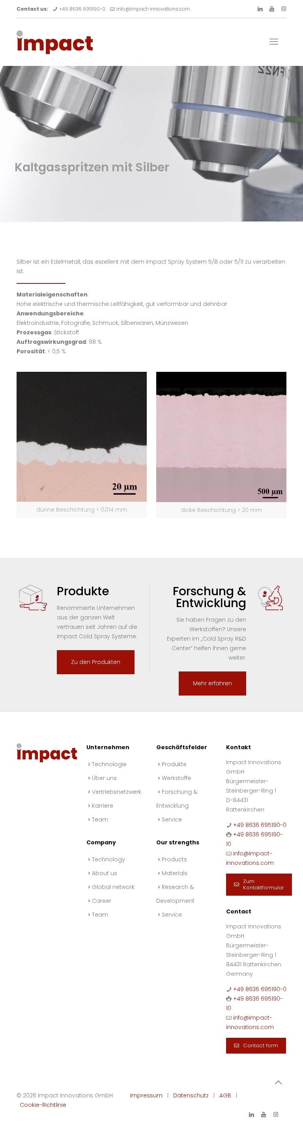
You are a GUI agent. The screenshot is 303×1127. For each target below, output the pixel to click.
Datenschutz (191, 1095)
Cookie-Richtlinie (43, 1105)
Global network (113, 887)
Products (174, 859)
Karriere (102, 806)
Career (101, 901)
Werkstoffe (176, 778)
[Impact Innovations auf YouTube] (272, 9)
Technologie (109, 764)
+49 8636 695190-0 (82, 9)
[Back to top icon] (278, 1082)
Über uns (104, 778)
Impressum (146, 1095)
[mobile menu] (274, 42)
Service (172, 819)
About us (104, 873)
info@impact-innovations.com (153, 9)
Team (100, 819)
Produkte (174, 764)
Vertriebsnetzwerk (116, 792)
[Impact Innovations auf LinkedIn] (260, 9)
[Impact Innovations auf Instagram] (283, 9)
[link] (82, 445)
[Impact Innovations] (55, 42)
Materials (174, 873)
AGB (225, 1095)
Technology (108, 859)
